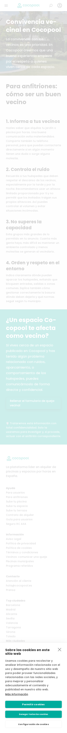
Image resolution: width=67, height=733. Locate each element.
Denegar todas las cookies (33, 714)
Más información (16, 694)
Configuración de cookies (33, 724)
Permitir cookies (33, 704)
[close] (60, 649)
